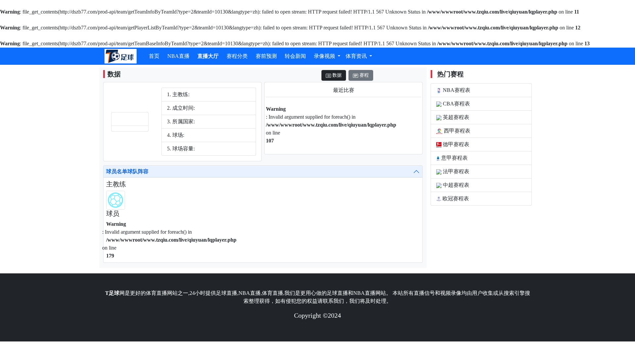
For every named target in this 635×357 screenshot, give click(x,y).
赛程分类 (237, 56)
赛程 (363, 75)
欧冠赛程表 (455, 198)
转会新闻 (295, 56)
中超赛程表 (455, 185)
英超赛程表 (455, 117)
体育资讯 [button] (357, 56)
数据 (336, 75)
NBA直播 (178, 56)
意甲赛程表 (454, 158)
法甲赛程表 (455, 171)
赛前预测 (266, 56)
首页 (154, 56)
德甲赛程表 (455, 144)
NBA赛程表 (456, 90)
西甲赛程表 (456, 131)
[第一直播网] (121, 56)
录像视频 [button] (325, 56)
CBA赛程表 (456, 103)
